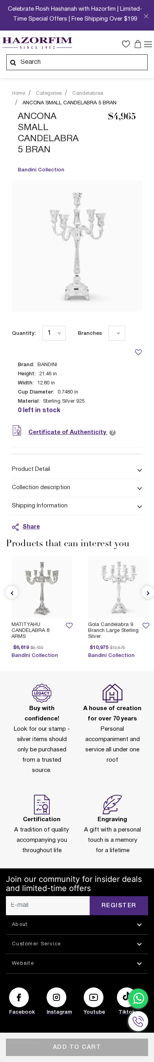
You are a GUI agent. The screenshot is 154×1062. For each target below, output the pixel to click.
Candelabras (87, 93)
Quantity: (24, 333)
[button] (128, 44)
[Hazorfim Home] (37, 43)
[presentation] (12, 592)
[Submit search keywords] (13, 62)
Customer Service (36, 944)
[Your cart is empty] (139, 44)
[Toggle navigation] (148, 43)
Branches (90, 333)
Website (23, 963)
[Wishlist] (138, 352)
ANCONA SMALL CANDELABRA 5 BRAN (69, 103)
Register (119, 905)
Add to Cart (77, 1047)
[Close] (146, 17)
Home (18, 93)
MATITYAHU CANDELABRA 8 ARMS (30, 630)
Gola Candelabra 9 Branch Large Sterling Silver (113, 630)
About (20, 924)
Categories (49, 93)
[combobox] (77, 62)
